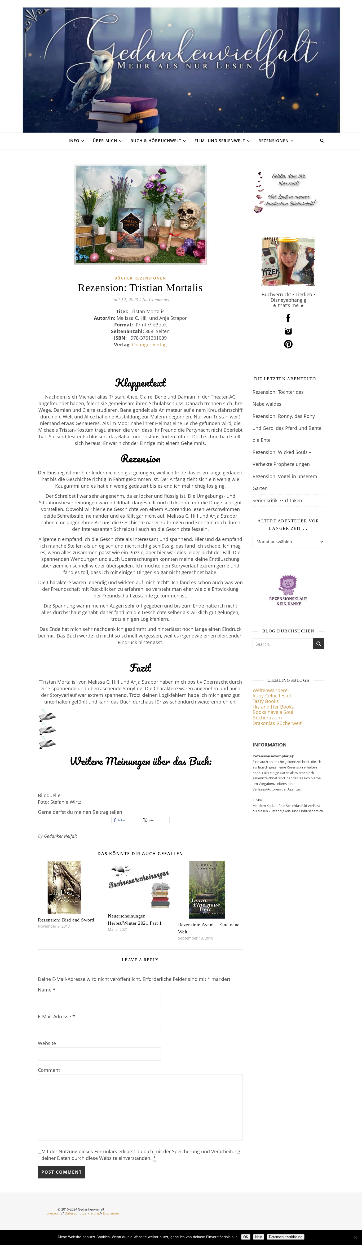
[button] (125, 820)
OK (245, 1237)
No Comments (155, 299)
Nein (258, 1237)
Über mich (105, 140)
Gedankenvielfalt (60, 836)
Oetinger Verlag (149, 344)
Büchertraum (267, 717)
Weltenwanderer (271, 690)
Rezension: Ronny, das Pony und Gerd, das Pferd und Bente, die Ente (288, 428)
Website (47, 1043)
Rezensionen (273, 140)
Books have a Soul (273, 712)
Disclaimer (111, 1213)
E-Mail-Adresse (56, 1016)
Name (46, 989)
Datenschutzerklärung (82, 1213)
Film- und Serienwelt (220, 140)
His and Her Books (273, 707)
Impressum (51, 1213)
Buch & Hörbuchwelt (155, 140)
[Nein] (355, 1237)
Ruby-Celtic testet (272, 695)
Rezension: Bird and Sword (66, 920)
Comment (49, 1070)
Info (74, 140)
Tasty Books (266, 701)
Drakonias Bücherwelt (277, 723)
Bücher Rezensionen (140, 278)
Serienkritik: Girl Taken (277, 500)
